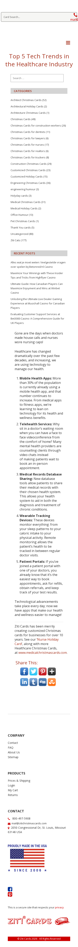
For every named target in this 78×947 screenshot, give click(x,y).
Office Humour (19, 215)
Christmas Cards (21, 119)
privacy (59, 907)
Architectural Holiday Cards (27, 106)
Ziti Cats (15, 240)
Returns (13, 795)
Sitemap (13, 757)
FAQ (10, 747)
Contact (13, 743)
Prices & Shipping (19, 780)
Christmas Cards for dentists (28, 132)
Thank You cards (21, 227)
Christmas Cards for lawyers (28, 138)
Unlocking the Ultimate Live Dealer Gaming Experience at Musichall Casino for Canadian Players (38, 303)
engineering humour (23, 189)
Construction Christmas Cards (29, 164)
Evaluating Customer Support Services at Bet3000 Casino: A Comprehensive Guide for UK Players (37, 318)
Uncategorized (19, 234)
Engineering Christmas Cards (28, 183)
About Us (14, 752)
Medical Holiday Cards (24, 208)
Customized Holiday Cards (27, 176)
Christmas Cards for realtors (28, 151)
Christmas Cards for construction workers (36, 125)
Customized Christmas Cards (28, 170)
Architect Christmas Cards (26, 100)
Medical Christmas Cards (26, 202)
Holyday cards (19, 195)
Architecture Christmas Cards (28, 113)
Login (11, 785)
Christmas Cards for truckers (28, 157)
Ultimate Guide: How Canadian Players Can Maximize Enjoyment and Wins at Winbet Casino (37, 288)
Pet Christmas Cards (23, 221)
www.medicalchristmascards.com (42, 652)
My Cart (13, 790)
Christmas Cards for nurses (27, 144)
